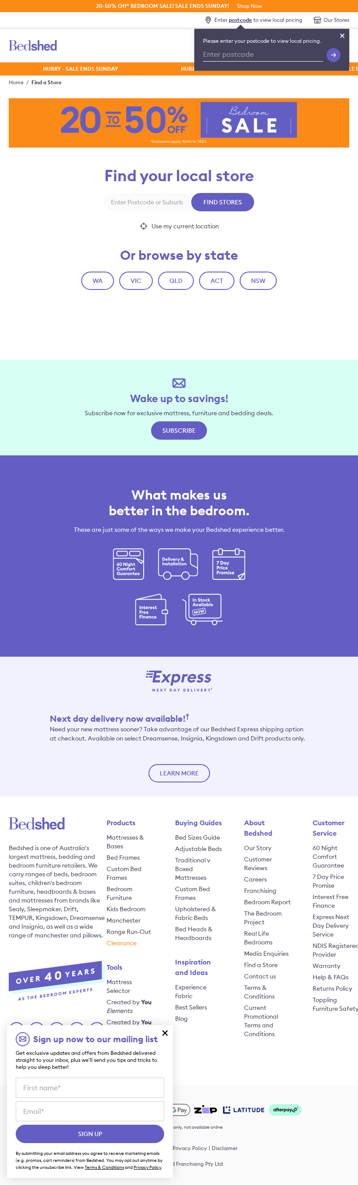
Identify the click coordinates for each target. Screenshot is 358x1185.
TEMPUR (21, 918)
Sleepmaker (44, 909)
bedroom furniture (35, 865)
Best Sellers (191, 1007)
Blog (181, 1019)
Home (16, 82)
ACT (216, 281)
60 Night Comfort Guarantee (328, 856)
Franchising (260, 891)
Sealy (16, 909)
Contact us (260, 976)
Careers (255, 879)
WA (98, 281)
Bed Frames (123, 857)
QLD (175, 281)
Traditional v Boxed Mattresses (192, 869)
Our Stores (336, 20)
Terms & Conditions (104, 1167)
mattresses (37, 900)
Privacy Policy (189, 1148)
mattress (42, 857)
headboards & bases (66, 892)
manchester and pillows (67, 935)
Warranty (327, 966)
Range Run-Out (129, 932)
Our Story (258, 848)
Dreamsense (87, 918)
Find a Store (46, 82)
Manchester (124, 920)
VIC (136, 281)
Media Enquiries (266, 954)
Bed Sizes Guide (197, 837)
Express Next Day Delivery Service (331, 925)
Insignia (32, 926)
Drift (70, 909)
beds (61, 874)
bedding (71, 857)
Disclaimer (225, 1148)
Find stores (222, 202)
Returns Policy (332, 988)
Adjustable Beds (198, 849)
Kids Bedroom (126, 909)
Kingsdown (51, 918)
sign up (90, 1134)
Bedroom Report (267, 902)
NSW (258, 281)
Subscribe (179, 430)
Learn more (179, 773)
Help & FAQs (330, 977)
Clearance (122, 943)
